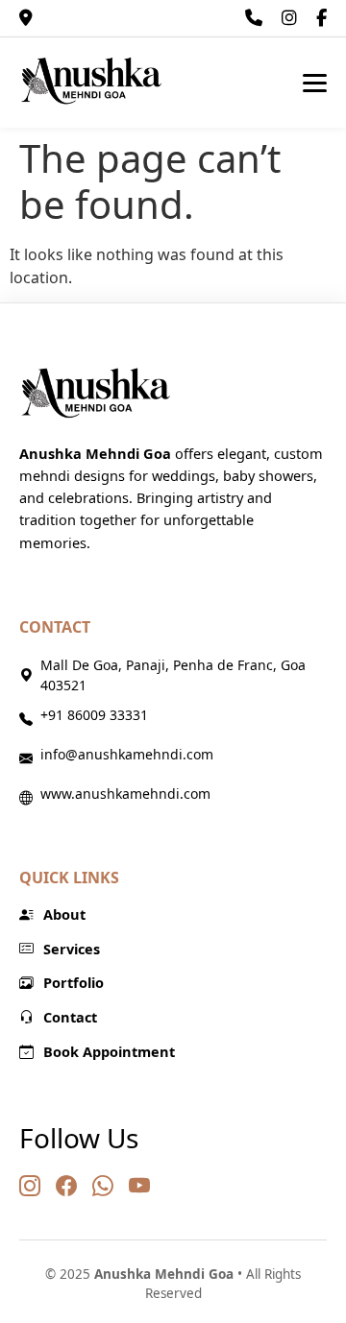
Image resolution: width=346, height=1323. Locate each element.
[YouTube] (139, 1185)
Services (71, 948)
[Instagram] (29, 1185)
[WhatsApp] (102, 1185)
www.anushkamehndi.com (125, 793)
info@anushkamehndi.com (126, 754)
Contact (70, 1016)
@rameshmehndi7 (289, 18)
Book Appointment (109, 1051)
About (64, 914)
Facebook (321, 18)
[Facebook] (66, 1185)
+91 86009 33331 (253, 18)
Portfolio (73, 982)
